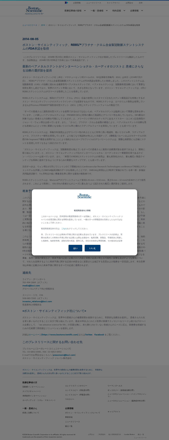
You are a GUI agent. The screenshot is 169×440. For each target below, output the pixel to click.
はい (75, 248)
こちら (64, 228)
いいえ (92, 248)
